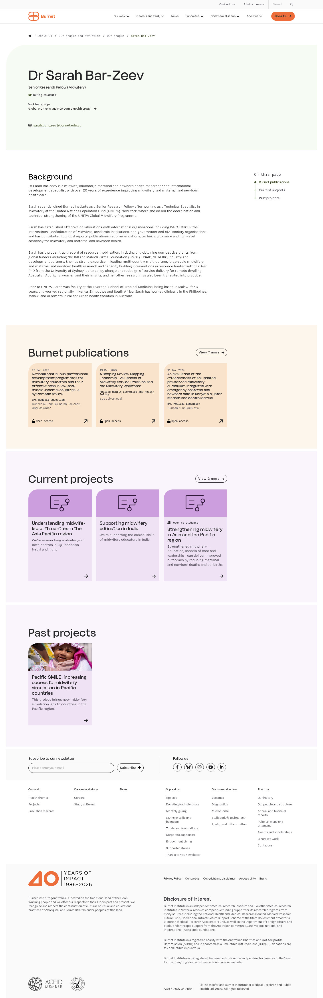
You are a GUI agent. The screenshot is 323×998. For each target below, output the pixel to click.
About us (252, 16)
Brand (263, 878)
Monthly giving (176, 811)
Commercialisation (223, 16)
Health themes (38, 797)
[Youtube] (210, 767)
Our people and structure (275, 804)
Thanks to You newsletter (183, 854)
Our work (119, 16)
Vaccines (218, 797)
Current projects (272, 190)
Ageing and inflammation (229, 824)
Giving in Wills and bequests (178, 819)
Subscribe (128, 767)
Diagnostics (220, 804)
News (175, 16)
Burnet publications (274, 182)
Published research (41, 811)
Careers (79, 797)
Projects (34, 804)
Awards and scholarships (275, 832)
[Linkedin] (222, 767)
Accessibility (247, 878)
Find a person (254, 4)
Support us (193, 16)
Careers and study (148, 16)
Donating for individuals (182, 804)
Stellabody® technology (228, 817)
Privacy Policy (173, 878)
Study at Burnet (84, 804)
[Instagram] (199, 767)
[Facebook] (177, 767)
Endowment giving (179, 841)
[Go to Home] (30, 36)
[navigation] (161, 12)
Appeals (171, 797)
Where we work (268, 838)
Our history (265, 797)
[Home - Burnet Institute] (41, 16)
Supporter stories (178, 848)
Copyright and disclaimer (219, 878)
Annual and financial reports (272, 813)
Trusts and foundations (182, 828)
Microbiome (220, 811)
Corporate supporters (181, 834)
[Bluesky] (188, 767)
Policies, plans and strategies (270, 823)
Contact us (227, 4)
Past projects (269, 198)
